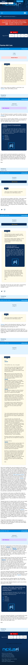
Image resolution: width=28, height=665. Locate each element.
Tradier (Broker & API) (6, 660)
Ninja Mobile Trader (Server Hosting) (9, 658)
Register (3, 1)
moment (22, 509)
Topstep (2, 115)
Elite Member (15, 181)
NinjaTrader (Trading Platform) (8, 661)
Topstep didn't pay (6, 45)
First (11, 35)
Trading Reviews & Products (7, 654)
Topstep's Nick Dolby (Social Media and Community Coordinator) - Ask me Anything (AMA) (13, 589)
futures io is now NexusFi (7, 653)
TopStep (2, 88)
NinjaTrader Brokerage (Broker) (8, 656)
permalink (25, 48)
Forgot (19, 3)
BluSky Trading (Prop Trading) (8, 655)
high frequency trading (18, 474)
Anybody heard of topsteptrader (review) (12, 246)
